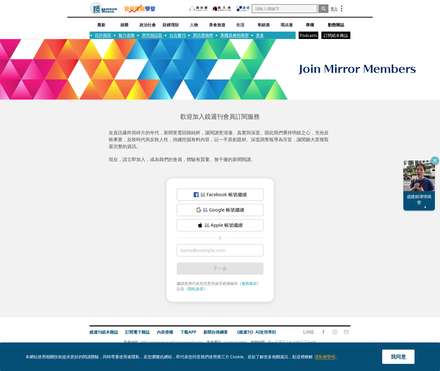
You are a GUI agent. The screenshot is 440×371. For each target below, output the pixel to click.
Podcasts (308, 35)
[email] (346, 332)
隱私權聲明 (325, 357)
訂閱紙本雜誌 (336, 35)
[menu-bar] (341, 8)
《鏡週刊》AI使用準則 (255, 332)
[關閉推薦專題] (435, 160)
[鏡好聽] (198, 8)
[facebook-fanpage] (323, 332)
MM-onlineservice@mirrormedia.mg (172, 342)
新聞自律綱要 (215, 332)
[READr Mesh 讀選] (243, 8)
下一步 (220, 268)
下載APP (188, 332)
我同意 (398, 356)
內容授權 (165, 332)
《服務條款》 (249, 283)
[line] (308, 332)
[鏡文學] (222, 8)
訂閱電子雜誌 (137, 332)
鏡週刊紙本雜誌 (104, 332)
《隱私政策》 (195, 288)
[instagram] (334, 332)
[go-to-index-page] (103, 8)
